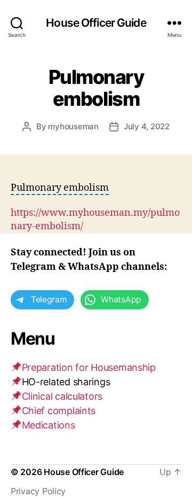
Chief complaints (59, 410)
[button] (60, 188)
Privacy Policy (38, 491)
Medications (48, 425)
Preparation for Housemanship (89, 367)
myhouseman (73, 126)
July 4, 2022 (147, 126)
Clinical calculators (62, 396)
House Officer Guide (96, 22)
